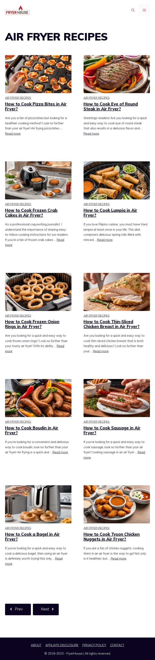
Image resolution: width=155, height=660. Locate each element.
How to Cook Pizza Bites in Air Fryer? (36, 106)
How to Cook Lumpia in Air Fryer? (110, 213)
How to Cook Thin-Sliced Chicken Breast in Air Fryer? (111, 324)
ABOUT (36, 645)
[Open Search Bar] (133, 10)
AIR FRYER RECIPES (18, 98)
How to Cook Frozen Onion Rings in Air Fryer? (32, 324)
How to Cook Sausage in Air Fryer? (112, 430)
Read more (13, 133)
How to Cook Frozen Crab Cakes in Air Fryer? (31, 213)
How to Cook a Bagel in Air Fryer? (32, 537)
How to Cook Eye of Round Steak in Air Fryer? (111, 106)
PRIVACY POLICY (94, 645)
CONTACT (117, 645)
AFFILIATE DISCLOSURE (61, 645)
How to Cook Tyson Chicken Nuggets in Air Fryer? (112, 537)
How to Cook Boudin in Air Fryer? (31, 430)
